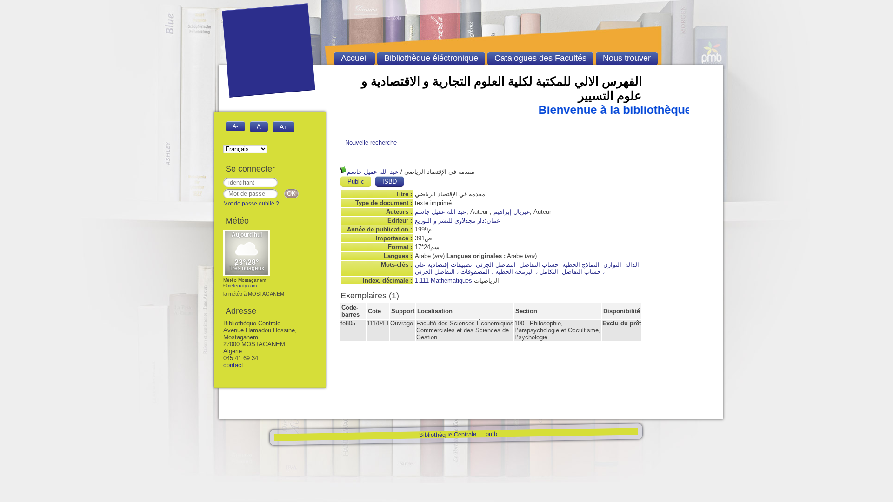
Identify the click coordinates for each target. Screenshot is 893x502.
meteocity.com (242, 285)
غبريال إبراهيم (511, 211)
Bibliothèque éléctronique (431, 58)
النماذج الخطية (581, 264)
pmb (491, 433)
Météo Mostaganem (244, 280)
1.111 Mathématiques (443, 280)
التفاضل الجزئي (496, 264)
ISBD (389, 181)
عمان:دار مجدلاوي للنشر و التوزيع (457, 220)
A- (235, 126)
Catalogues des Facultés (540, 58)
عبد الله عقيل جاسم (373, 171)
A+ (283, 127)
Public (355, 181)
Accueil (354, 58)
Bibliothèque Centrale (447, 434)
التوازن (612, 264)
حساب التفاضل (539, 264)
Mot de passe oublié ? (251, 203)
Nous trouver (627, 58)
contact (233, 365)
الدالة (632, 264)
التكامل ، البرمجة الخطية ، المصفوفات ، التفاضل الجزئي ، (510, 271)
